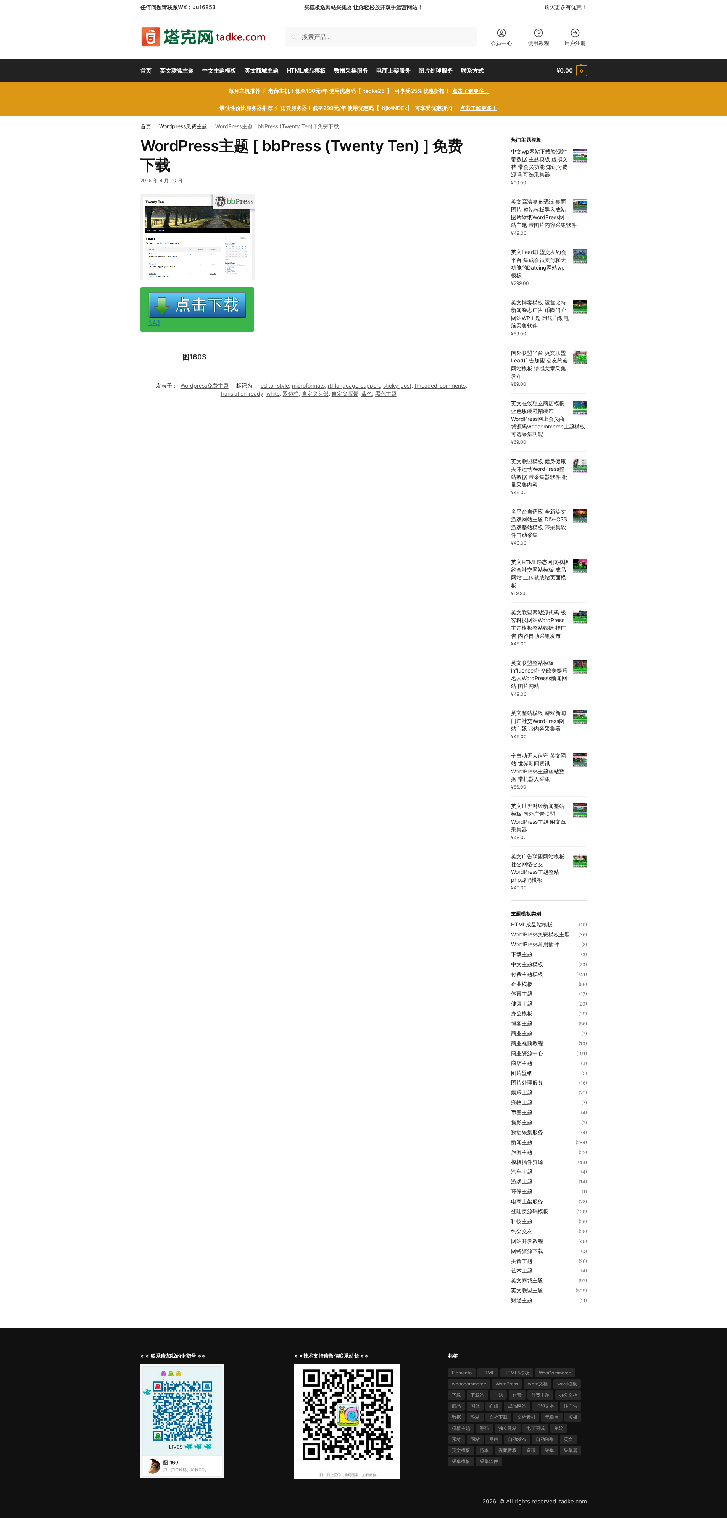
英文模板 (461, 1450)
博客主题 (521, 1023)
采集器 (570, 1450)
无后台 (552, 1417)
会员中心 (501, 43)
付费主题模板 (527, 974)
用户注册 (575, 43)
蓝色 (366, 393)
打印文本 (545, 1406)
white (273, 393)
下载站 (477, 1395)
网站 (475, 1439)
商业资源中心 (527, 1053)
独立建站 (507, 1428)
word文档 (538, 1384)
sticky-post (397, 385)
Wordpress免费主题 (183, 126)
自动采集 (545, 1439)
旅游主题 (521, 1152)
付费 (517, 1395)
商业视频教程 (527, 1043)
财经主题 (521, 1300)
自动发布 (517, 1439)
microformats (308, 385)
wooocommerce (469, 1384)
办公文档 (568, 1395)
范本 (484, 1450)
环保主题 (521, 1191)
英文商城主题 (527, 1280)
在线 (493, 1406)
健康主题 (521, 1003)
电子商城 (535, 1428)
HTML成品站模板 (532, 924)
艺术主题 (521, 1270)
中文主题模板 (527, 964)
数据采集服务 (527, 1132)
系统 (558, 1428)
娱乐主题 (521, 1092)
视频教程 (507, 1450)
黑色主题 (386, 393)
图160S (194, 357)
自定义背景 (345, 393)
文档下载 (498, 1417)
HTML (488, 1373)
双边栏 (291, 393)
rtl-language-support (354, 385)
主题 (498, 1395)
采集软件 (489, 1461)
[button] (572, 70)
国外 (475, 1406)
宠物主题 (521, 1102)
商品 (456, 1406)
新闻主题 (521, 1142)
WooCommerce (555, 1373)
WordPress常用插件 (535, 944)
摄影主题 (521, 1122)
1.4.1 (154, 322)
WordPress (507, 1384)
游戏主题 (521, 1181)
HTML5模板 (516, 1373)
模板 (572, 1417)
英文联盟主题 (527, 1290)
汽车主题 (521, 1171)
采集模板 (461, 1461)
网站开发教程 (527, 1241)
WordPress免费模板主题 (540, 934)
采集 (549, 1450)
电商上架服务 (527, 1201)
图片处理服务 (527, 1082)
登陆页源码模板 (529, 1211)
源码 (484, 1428)
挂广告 (570, 1406)
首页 (145, 126)
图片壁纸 (521, 1073)
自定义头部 (315, 393)
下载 (456, 1395)
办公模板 (521, 1013)
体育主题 (521, 993)
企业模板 (521, 984)
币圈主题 (521, 1112)
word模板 (567, 1384)
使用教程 (538, 43)
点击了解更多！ (471, 90)
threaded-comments (440, 385)
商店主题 (521, 1063)
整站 (475, 1417)
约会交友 (521, 1231)
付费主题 (540, 1395)
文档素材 (526, 1417)
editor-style (275, 385)
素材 (456, 1439)
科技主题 (521, 1221)
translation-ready (242, 393)
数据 (456, 1417)
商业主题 (521, 1033)
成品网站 (517, 1406)
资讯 (530, 1450)
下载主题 (521, 954)
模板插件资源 (527, 1162)
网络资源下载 (527, 1251)
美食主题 (521, 1261)
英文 (568, 1439)
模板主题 (461, 1428)
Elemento (462, 1373)
